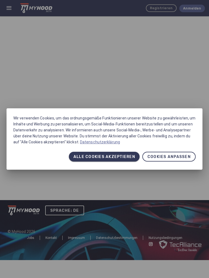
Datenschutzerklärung (100, 142)
